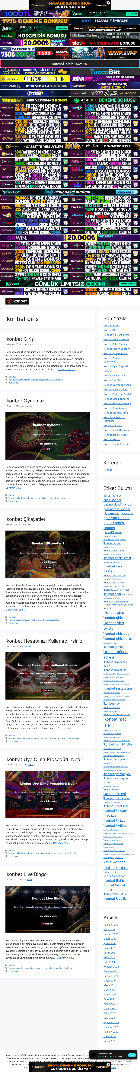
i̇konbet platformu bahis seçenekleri (115, 767)
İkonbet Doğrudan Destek (117, 394)
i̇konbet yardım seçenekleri (112, 837)
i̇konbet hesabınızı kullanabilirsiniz (65, 738)
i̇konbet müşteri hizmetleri (116, 740)
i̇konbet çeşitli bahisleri (19, 620)
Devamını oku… (66, 369)
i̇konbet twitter (114, 825)
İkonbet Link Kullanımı (53, 379)
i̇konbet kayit (112, 703)
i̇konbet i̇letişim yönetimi (111, 693)
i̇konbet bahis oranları (114, 550)
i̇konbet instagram (117, 688)
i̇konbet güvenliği (109, 674)
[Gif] (70, 146)
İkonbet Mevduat (112, 425)
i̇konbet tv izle (114, 820)
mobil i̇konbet (115, 867)
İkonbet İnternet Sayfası (116, 444)
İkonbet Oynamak (25, 401)
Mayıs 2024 (109, 980)
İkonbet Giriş (19, 339)
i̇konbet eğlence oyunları (111, 598)
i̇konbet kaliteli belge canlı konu (114, 700)
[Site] (35, 107)
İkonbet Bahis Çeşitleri (115, 389)
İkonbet (12, 376)
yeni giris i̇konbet (114, 876)
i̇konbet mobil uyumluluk (111, 737)
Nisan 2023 (109, 1041)
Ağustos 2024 (111, 966)
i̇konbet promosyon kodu (115, 780)
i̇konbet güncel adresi (115, 654)
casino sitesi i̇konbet (117, 504)
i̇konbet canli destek (113, 568)
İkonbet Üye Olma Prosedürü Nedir (44, 759)
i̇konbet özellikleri (109, 854)
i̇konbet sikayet (111, 789)
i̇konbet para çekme (115, 759)
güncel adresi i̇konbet (114, 525)
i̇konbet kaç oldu (111, 707)
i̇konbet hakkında (123, 674)
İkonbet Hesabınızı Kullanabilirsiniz (43, 641)
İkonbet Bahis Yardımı (115, 344)
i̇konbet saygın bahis (110, 786)
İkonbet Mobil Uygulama (116, 430)
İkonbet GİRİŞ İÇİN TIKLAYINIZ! (70, 63)
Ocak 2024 (109, 999)
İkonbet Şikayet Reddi (115, 353)
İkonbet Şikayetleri (26, 519)
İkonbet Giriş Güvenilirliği (117, 403)
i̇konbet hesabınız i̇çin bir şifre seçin (116, 684)
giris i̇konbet (127, 513)
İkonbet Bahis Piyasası (115, 434)
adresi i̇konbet (112, 495)
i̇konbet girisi (113, 618)
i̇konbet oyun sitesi (123, 752)
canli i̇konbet (112, 500)
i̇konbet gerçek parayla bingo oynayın (26, 968)
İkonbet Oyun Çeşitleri (115, 366)
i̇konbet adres (110, 536)
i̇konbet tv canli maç (116, 806)
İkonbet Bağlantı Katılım (19, 379)
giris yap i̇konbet (116, 518)
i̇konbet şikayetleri (51, 620)
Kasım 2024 (110, 952)
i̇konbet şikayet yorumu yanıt (113, 858)
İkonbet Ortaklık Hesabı (116, 339)
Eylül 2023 (109, 1017)
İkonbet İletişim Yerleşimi (117, 348)
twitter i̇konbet (111, 872)
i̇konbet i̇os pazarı (109, 696)
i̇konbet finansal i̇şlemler (115, 601)
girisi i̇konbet (111, 513)
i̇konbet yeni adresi (113, 843)
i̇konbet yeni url (108, 847)
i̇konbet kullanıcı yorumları (32, 853)
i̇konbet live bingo (64, 968)
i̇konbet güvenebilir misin (115, 664)
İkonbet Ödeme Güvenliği (117, 385)
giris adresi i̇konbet (116, 509)
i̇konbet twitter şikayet (111, 830)
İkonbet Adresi (111, 325)
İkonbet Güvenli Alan (114, 375)
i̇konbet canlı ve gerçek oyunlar (114, 586)
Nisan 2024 (109, 985)
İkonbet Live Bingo (26, 874)
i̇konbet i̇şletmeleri (123, 696)
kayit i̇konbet (114, 862)
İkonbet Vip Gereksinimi (116, 334)
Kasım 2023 (110, 1008)
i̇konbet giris (36, 379)
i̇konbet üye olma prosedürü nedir (61, 853)
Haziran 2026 (110, 925)
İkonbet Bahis (114, 880)
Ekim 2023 (109, 1013)
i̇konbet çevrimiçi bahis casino (114, 851)
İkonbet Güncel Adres (114, 887)
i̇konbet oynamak (57, 498)
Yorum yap (14, 382)
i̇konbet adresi (112, 543)
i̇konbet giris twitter (113, 625)
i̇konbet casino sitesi (116, 589)
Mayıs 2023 (109, 1036)
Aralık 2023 (109, 1004)
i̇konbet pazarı (108, 763)
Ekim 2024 (109, 957)
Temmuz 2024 (111, 971)
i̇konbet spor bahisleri (116, 798)
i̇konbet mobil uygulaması (112, 734)
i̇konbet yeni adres (112, 840)
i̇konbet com (112, 594)
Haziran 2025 (110, 934)
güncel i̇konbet (112, 532)
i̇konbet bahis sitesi (117, 558)
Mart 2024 (109, 990)
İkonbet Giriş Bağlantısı (116, 398)
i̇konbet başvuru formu (111, 562)
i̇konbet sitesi (114, 794)
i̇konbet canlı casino (113, 582)
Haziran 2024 (110, 976)
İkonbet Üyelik (114, 898)
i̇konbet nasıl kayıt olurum (112, 749)
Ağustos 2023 (111, 1022)
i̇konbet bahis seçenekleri (112, 554)
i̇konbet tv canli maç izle (115, 813)
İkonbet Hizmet (111, 439)
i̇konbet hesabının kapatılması (34, 498)
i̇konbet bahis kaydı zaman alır (22, 738)
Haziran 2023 (110, 1031)
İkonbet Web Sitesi (114, 894)
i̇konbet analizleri (109, 547)
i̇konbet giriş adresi (118, 638)
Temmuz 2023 (111, 1027)
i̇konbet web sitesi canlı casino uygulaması (118, 833)
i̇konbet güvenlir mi (115, 670)
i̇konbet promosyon (117, 774)
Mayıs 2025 (109, 938)
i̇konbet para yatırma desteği (113, 756)
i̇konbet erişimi (127, 594)
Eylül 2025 (109, 929)
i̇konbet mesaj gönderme (112, 730)
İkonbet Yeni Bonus (114, 380)
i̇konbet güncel (113, 647)
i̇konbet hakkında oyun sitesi (113, 677)
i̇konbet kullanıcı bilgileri (112, 711)
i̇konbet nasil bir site (117, 744)
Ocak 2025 (109, 948)
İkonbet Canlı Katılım (114, 408)
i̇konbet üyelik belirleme (125, 854)
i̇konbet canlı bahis (112, 579)
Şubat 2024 (109, 994)
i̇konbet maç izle (115, 722)
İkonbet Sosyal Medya (115, 412)
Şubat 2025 (109, 943)
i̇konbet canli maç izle (114, 575)
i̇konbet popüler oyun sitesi (112, 770)
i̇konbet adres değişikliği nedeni (114, 540)
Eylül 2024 (109, 962)
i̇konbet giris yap (116, 633)
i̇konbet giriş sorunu (110, 643)
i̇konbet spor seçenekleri (112, 802)
